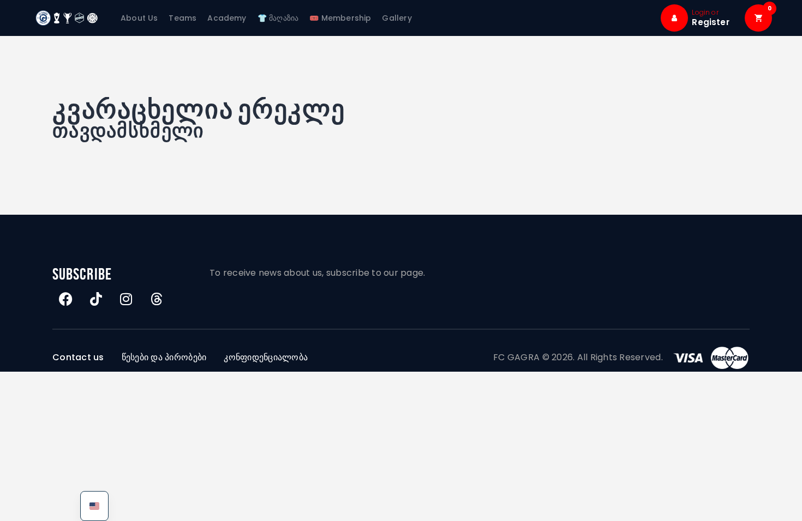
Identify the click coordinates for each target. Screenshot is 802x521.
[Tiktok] (96, 299)
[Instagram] (126, 299)
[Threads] (156, 299)
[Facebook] (66, 299)
